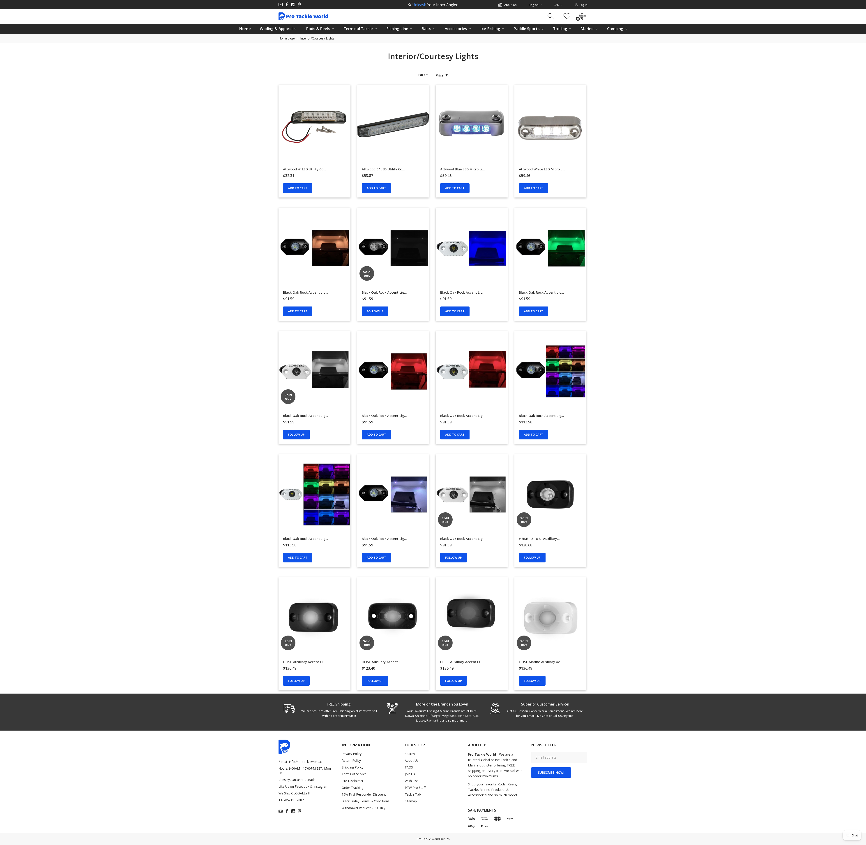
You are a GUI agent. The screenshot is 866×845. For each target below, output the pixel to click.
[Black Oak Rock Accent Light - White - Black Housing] (393, 495)
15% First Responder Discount (364, 794)
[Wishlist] (567, 16)
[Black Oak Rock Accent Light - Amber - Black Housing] (314, 248)
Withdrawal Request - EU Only (363, 808)
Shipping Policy (352, 767)
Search (410, 754)
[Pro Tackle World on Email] (280, 4)
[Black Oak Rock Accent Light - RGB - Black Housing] (550, 371)
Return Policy (351, 760)
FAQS (409, 767)
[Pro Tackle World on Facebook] (287, 4)
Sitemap (411, 801)
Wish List (411, 781)
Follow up (375, 311)
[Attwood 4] (314, 125)
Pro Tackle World (428, 839)
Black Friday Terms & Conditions (365, 801)
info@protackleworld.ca (306, 761)
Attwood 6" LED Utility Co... (383, 169)
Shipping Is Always (435, 4)
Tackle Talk (413, 794)
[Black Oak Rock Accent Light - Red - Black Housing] (393, 371)
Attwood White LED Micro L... (542, 169)
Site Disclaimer (352, 781)
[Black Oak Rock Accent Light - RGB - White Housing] (314, 495)
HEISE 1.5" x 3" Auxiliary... (539, 538)
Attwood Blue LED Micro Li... (462, 169)
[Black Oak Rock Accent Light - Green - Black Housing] (550, 248)
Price (442, 75)
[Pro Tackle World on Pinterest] (299, 4)
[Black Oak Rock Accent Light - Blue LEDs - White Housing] (472, 248)
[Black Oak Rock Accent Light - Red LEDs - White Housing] (472, 371)
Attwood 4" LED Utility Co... (304, 169)
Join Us (410, 774)
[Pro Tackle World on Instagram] (293, 4)
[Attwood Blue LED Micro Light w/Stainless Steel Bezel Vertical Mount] (472, 125)
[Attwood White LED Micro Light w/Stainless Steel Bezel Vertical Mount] (550, 125)
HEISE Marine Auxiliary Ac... (541, 661)
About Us (411, 760)
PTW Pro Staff (415, 787)
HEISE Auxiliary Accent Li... (304, 661)
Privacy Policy (352, 754)
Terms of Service (354, 774)
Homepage (287, 38)
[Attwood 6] (393, 125)
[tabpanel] (330, 710)
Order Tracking (352, 787)
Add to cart (297, 188)
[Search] (551, 16)
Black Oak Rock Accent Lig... (305, 292)
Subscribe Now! (551, 772)
